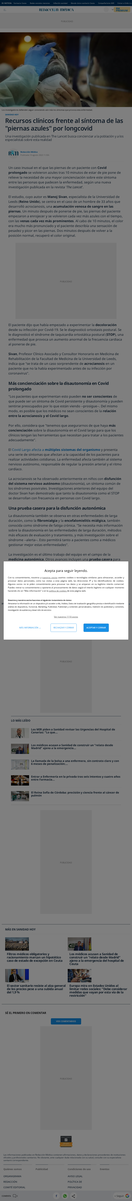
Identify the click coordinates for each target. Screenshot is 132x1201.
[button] (66, 616)
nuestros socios (49, 577)
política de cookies (58, 590)
